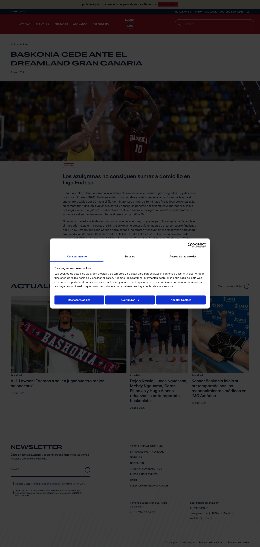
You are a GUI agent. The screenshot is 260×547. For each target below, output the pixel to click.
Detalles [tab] (130, 256)
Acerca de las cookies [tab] (183, 256)
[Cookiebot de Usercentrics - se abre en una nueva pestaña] (190, 245)
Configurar (128, 299)
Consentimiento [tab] (77, 256)
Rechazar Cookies (79, 299)
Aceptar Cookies (181, 299)
